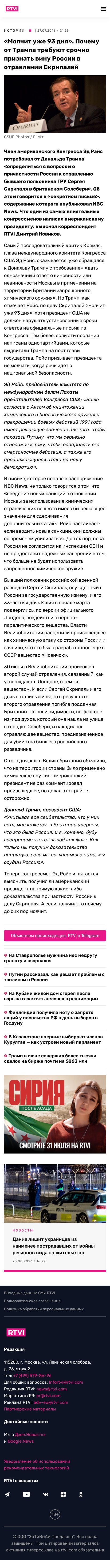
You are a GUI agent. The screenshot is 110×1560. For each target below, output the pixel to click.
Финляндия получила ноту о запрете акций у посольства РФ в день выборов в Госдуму (51, 1018)
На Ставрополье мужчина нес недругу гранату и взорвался (50, 958)
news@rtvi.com (51, 1388)
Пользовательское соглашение (32, 1301)
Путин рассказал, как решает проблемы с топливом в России (54, 977)
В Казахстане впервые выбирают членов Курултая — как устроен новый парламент (53, 1039)
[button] (104, 8)
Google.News (21, 1441)
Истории (14, 30)
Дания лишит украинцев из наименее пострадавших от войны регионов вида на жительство (54, 1246)
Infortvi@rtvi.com (66, 1382)
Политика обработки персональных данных (44, 1309)
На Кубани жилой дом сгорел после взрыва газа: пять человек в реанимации (51, 996)
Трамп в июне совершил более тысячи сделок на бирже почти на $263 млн (50, 1058)
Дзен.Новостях (30, 1434)
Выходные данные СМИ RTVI (29, 1293)
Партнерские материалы (30, 1409)
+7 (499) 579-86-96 (32, 1375)
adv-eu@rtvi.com (51, 1402)
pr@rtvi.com (48, 1395)
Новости (23, 1230)
